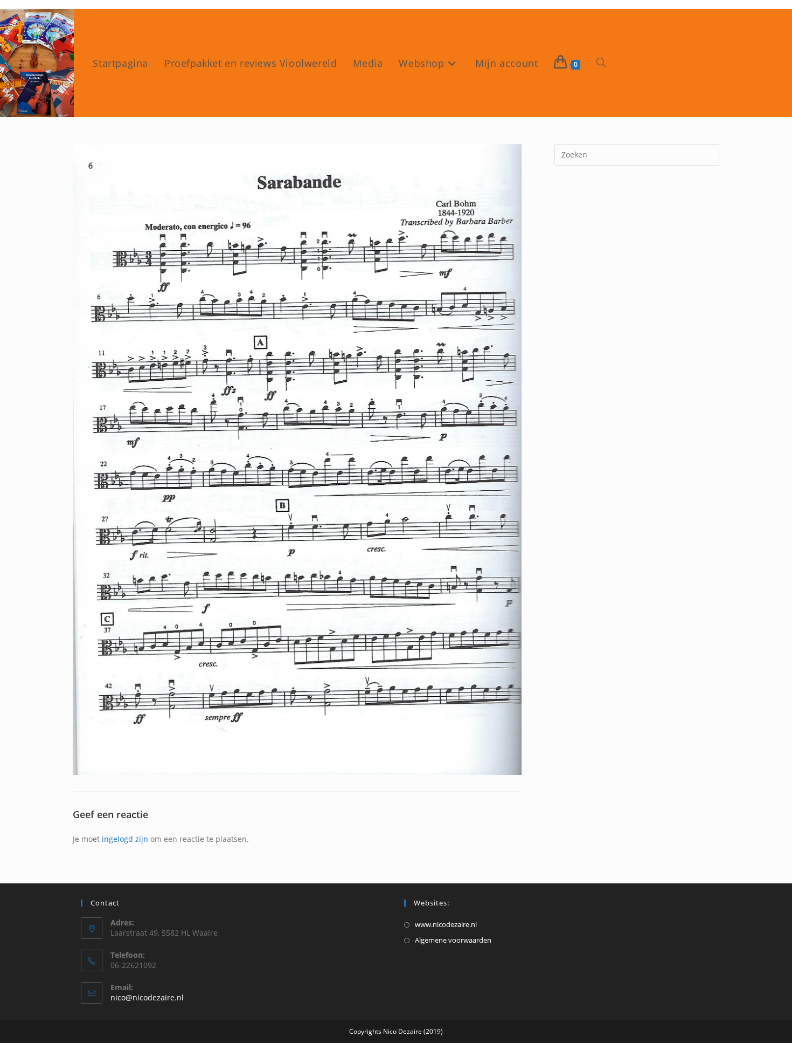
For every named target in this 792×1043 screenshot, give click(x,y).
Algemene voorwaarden (453, 940)
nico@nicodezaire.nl (147, 997)
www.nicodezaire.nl (446, 924)
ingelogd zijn (125, 839)
